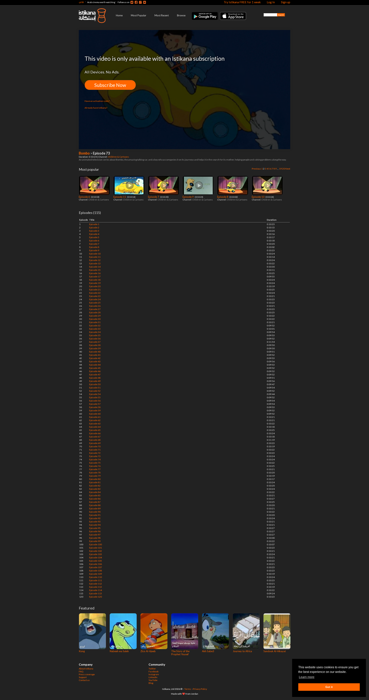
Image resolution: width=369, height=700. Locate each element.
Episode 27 (95, 309)
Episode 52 (95, 390)
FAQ (81, 671)
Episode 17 (95, 276)
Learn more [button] (306, 677)
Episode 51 (95, 387)
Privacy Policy (200, 689)
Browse (181, 15)
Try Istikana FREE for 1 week (242, 2)
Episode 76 (95, 466)
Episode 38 (95, 345)
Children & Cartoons (118, 156)
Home (119, 15)
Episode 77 (95, 469)
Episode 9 (188, 196)
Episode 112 (95, 583)
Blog (151, 683)
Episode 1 (94, 224)
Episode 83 (95, 488)
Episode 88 (95, 505)
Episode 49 (95, 381)
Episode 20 (95, 286)
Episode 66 (95, 433)
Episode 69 (95, 443)
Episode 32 (95, 325)
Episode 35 (95, 335)
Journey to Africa (242, 651)
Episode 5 (94, 237)
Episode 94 (95, 524)
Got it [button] (329, 686)
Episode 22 (95, 292)
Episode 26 (95, 305)
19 (280, 168)
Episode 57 (95, 403)
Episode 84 (95, 492)
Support (83, 677)
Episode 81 (95, 482)
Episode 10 (258, 196)
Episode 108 (95, 570)
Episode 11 (120, 196)
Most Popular (138, 15)
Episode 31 (95, 322)
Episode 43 (95, 361)
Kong (82, 651)
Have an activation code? (97, 101)
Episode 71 (95, 449)
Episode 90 (95, 511)
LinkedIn (153, 677)
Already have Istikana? (96, 107)
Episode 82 (95, 485)
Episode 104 (95, 557)
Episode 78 (95, 472)
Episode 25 (95, 302)
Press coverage (87, 674)
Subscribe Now (110, 85)
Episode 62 (95, 420)
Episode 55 (95, 397)
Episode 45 (95, 368)
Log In (271, 2)
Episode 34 (95, 332)
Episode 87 (95, 501)
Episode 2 (94, 227)
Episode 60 (95, 413)
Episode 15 (95, 270)
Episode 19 (95, 283)
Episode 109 (95, 573)
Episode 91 (95, 515)
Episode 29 (95, 315)
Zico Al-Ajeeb (148, 651)
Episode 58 (95, 407)
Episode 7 (154, 196)
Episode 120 (95, 596)
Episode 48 (95, 377)
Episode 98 (95, 537)
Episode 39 (95, 348)
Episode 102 (95, 551)
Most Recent (162, 15)
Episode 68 (95, 439)
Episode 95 (95, 528)
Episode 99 (95, 541)
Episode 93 (95, 521)
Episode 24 (95, 299)
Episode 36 (95, 338)
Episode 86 (95, 498)
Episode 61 (95, 417)
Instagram (154, 674)
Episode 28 (95, 312)
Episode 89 (95, 508)
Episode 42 (95, 358)
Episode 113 (95, 586)
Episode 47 (95, 374)
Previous (256, 168)
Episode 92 (95, 518)
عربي (81, 1)
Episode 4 (94, 234)
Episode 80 (95, 479)
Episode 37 (95, 341)
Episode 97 (95, 534)
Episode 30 (95, 319)
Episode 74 (95, 459)
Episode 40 (95, 351)
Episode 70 (95, 446)
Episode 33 (95, 328)
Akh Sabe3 (208, 651)
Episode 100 (95, 544)
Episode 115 (95, 593)
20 (283, 168)
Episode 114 (95, 590)
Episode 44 (95, 364)
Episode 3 (94, 230)
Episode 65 (95, 430)
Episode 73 (95, 456)
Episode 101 (95, 547)
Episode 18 (95, 279)
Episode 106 (95, 564)
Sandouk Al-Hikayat (274, 651)
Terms (187, 689)
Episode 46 (95, 371)
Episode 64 (95, 426)
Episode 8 (223, 196)
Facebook (154, 671)
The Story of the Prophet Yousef (180, 653)
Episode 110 (95, 577)
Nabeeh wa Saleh (119, 651)
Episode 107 (95, 567)
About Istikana (86, 668)
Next (287, 168)
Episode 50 (95, 384)
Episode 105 (95, 560)
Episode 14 (95, 266)
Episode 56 (95, 400)
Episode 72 (95, 452)
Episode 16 (95, 273)
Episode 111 (95, 580)
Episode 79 (95, 475)
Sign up (285, 2)
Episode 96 (95, 531)
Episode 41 (95, 354)
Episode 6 (85, 196)
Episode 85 (95, 495)
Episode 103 (95, 554)
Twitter (152, 668)
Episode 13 (95, 263)
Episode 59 (95, 410)
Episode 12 (95, 260)
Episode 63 (95, 423)
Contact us (84, 680)
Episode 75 (95, 462)
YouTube (153, 680)
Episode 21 (95, 289)
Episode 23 (95, 296)
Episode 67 (95, 436)
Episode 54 (95, 394)
